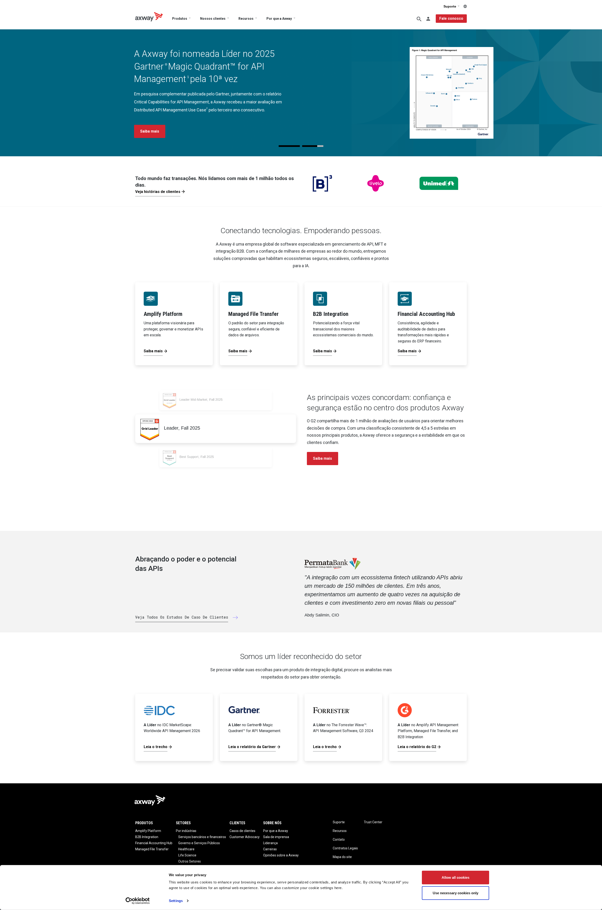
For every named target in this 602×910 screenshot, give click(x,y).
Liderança (270, 843)
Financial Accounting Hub (153, 843)
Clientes (237, 823)
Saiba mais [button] (322, 458)
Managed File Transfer (152, 849)
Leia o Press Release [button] (159, 131)
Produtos (179, 18)
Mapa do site (342, 857)
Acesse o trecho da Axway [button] (218, 131)
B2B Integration (146, 837)
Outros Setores (189, 861)
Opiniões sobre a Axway (281, 855)
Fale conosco (451, 18)
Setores (183, 823)
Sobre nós (272, 823)
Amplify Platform (148, 831)
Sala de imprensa (276, 837)
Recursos (245, 18)
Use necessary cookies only (455, 893)
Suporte (450, 6)
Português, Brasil (465, 6)
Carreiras (270, 849)
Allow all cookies (455, 877)
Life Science (187, 855)
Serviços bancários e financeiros (202, 837)
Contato (339, 839)
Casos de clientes (242, 831)
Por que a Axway (279, 18)
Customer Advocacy (245, 837)
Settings (176, 901)
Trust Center (373, 822)
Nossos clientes (213, 18)
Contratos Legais (345, 848)
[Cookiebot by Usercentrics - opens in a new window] (137, 900)
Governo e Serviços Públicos (199, 843)
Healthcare (186, 849)
